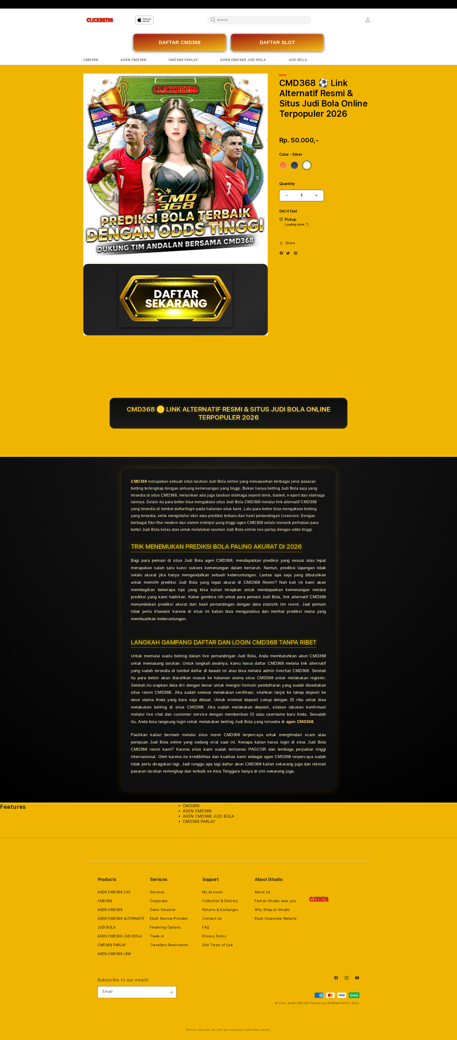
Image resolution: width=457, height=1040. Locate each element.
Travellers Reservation (169, 945)
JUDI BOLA (106, 927)
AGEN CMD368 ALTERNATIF (121, 918)
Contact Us (212, 918)
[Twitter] (289, 254)
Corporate (158, 901)
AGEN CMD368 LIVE (114, 892)
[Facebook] (282, 254)
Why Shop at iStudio (272, 910)
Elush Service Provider (169, 918)
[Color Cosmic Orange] (283, 165)
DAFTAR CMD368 (180, 42)
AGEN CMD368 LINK (114, 954)
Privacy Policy (214, 936)
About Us (262, 892)
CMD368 (139, 481)
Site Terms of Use (217, 945)
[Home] (99, 20)
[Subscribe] (171, 992)
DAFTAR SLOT (277, 42)
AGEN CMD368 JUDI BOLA (120, 936)
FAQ (205, 927)
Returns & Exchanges (220, 910)
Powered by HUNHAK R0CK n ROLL (334, 1003)
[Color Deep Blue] (294, 165)
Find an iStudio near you (275, 901)
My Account (212, 892)
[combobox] (259, 19)
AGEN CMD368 (110, 910)
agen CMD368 (299, 721)
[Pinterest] (296, 254)
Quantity (287, 183)
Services (157, 892)
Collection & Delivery (220, 901)
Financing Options (165, 927)
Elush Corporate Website (276, 918)
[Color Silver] (307, 165)
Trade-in (157, 936)
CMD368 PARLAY (112, 945)
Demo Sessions (163, 910)
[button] (90, 60)
